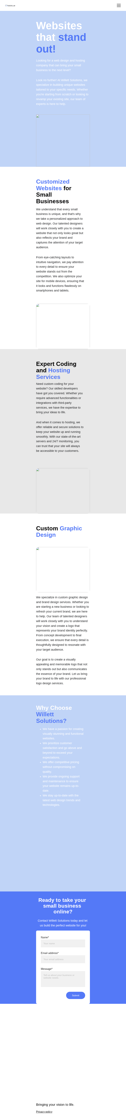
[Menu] (119, 5)
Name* (45, 937)
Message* (46, 969)
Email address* (50, 953)
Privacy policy (44, 1111)
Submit (75, 995)
